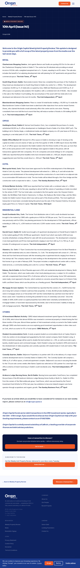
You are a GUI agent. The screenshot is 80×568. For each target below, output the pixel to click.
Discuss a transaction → (65, 482)
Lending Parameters (48, 528)
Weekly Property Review (15, 16)
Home (4, 16)
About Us (44, 499)
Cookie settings (71, 563)
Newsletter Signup (10, 531)
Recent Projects (47, 506)
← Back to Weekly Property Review (14, 482)
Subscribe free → (40, 464)
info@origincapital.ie (34, 402)
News (7, 528)
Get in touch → (40, 446)
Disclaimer (8, 547)
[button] (73, 3)
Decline (58, 563)
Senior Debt (45, 524)
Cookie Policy (9, 543)
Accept (49, 563)
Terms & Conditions (11, 550)
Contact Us (64, 3)
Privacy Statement (10, 540)
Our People (45, 502)
